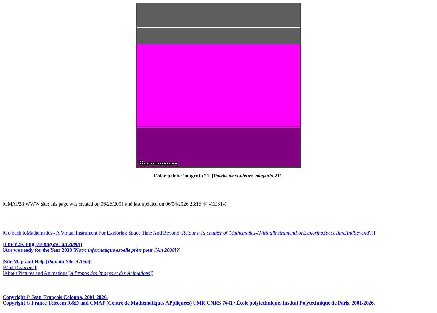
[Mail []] (20, 267)
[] (42, 244)
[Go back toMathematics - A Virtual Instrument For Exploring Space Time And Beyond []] (189, 232)
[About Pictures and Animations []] (78, 273)
